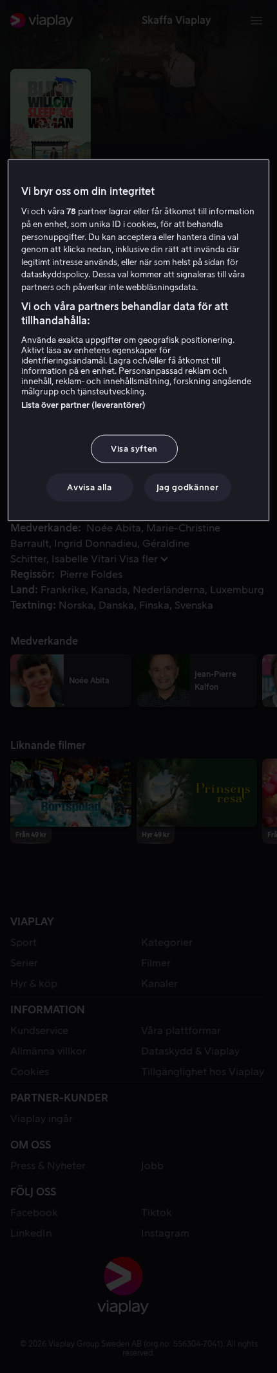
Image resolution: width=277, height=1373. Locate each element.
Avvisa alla (89, 487)
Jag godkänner (187, 487)
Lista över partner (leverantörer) (83, 405)
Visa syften (134, 449)
